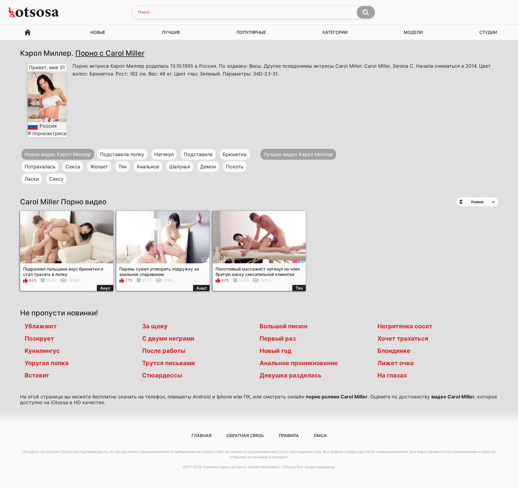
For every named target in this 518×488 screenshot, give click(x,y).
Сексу (56, 179)
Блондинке (393, 350)
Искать (366, 12)
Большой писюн (284, 326)
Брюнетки (235, 154)
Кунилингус (42, 350)
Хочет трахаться (402, 338)
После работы (163, 350)
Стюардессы (162, 375)
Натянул (164, 154)
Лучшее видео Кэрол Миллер (298, 154)
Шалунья (179, 167)
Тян (122, 167)
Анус (105, 288)
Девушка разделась (291, 375)
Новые (97, 32)
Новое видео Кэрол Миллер (58, 154)
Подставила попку (122, 154)
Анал (201, 288)
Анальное (148, 167)
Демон (208, 167)
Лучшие (171, 32)
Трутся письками (168, 363)
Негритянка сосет (404, 326)
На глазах (392, 375)
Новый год (275, 350)
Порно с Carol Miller (109, 53)
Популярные (251, 32)
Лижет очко (395, 363)
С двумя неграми (168, 338)
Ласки (32, 179)
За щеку (155, 326)
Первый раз (278, 338)
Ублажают (41, 326)
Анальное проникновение (299, 363)
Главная (27, 32)
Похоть (234, 167)
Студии (488, 32)
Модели (413, 32)
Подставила (198, 154)
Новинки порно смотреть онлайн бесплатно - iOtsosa (249, 467)
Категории (335, 32)
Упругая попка (47, 363)
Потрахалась (40, 167)
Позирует (39, 338)
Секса (73, 167)
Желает (99, 167)
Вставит (37, 375)
